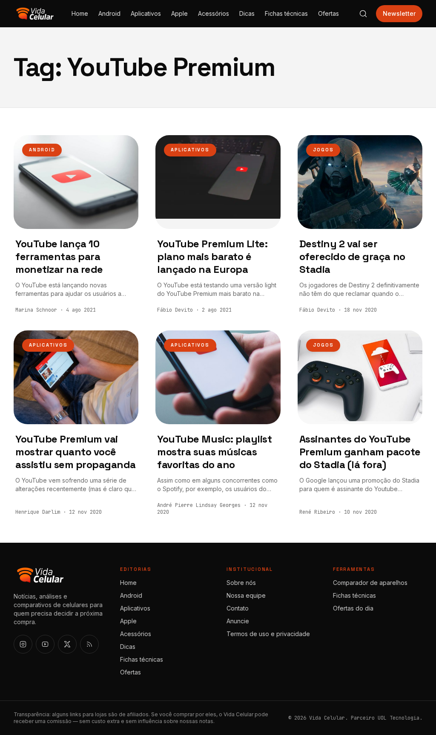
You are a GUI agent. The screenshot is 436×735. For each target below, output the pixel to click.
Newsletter (399, 13)
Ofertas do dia (353, 608)
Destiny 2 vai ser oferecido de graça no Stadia (352, 256)
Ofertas (328, 13)
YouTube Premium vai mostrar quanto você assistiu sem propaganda (75, 451)
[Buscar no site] (363, 13)
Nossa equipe (246, 595)
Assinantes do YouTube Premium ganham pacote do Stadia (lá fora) (360, 451)
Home (80, 13)
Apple (179, 13)
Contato (238, 608)
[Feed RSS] (89, 644)
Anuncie (238, 621)
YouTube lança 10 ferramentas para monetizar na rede (59, 256)
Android (109, 13)
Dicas (247, 13)
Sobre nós (241, 582)
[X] (67, 644)
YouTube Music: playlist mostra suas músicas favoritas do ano (214, 451)
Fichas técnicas (286, 13)
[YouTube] (45, 644)
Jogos (323, 150)
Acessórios (213, 13)
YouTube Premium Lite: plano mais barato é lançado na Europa (212, 256)
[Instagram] (23, 644)
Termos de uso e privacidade (268, 633)
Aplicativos (146, 13)
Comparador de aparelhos (370, 582)
